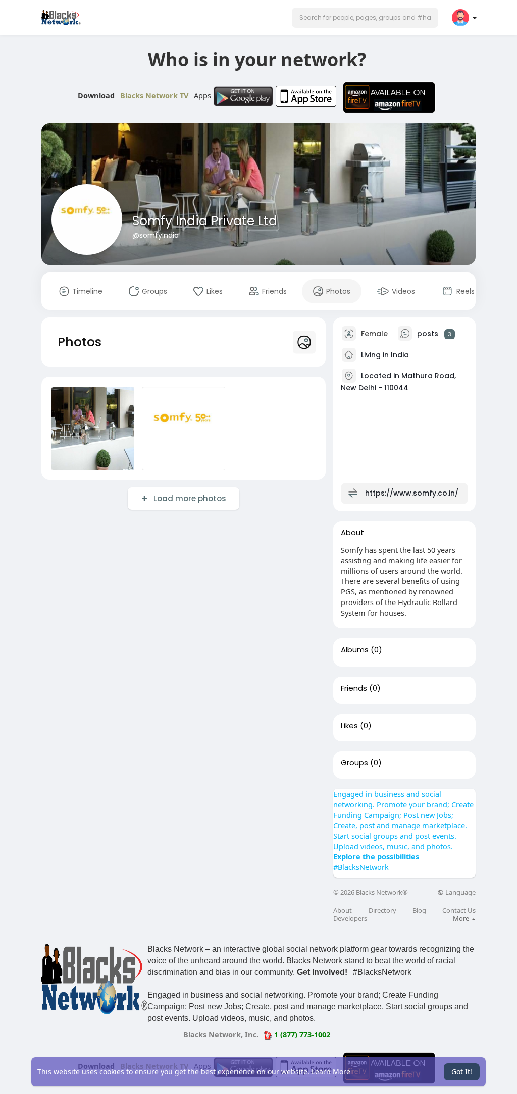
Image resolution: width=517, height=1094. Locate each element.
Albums (355, 650)
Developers (350, 918)
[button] (365, 18)
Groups (354, 763)
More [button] (462, 918)
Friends (354, 688)
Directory (382, 910)
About (342, 910)
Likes (349, 726)
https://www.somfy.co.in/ (411, 493)
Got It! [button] (461, 1071)
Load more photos (189, 498)
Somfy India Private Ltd (204, 221)
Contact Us (459, 910)
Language (460, 892)
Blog (419, 910)
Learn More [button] (331, 1071)
